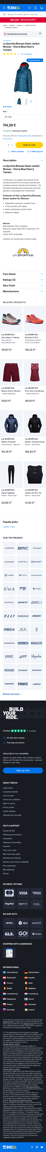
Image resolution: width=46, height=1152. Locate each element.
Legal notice (8, 788)
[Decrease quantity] (5, 145)
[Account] (35, 7)
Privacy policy (8, 807)
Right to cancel (9, 803)
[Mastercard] (9, 893)
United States (7, 139)
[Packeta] (36, 934)
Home (5, 25)
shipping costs (8, 1022)
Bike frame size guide (11, 854)
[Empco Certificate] (9, 953)
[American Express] (36, 893)
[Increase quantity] (12, 145)
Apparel (20, 25)
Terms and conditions (11, 799)
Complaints (7, 838)
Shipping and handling (12, 842)
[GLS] (9, 934)
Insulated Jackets (11, 27)
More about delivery (33, 1087)
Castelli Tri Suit (9, 527)
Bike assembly (8, 870)
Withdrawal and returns (12, 835)
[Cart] (41, 7)
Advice (6, 873)
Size (5, 111)
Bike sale (14, 19)
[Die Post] (36, 923)
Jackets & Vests (30, 25)
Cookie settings (9, 811)
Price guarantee (9, 866)
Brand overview (11, 694)
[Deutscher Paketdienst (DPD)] (23, 923)
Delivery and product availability (16, 862)
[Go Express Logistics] (23, 934)
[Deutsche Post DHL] (9, 923)
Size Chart (7, 107)
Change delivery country (11, 1044)
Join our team (8, 796)
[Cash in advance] (36, 904)
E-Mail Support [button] (36, 151)
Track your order (9, 850)
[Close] (40, 33)
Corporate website (10, 792)
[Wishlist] (29, 7)
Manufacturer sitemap (12, 858)
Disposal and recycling (12, 815)
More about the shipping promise (20, 1100)
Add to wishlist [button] (17, 151)
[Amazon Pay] (23, 904)
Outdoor (12, 25)
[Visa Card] (23, 893)
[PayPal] (9, 904)
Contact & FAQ (9, 831)
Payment (6, 846)
